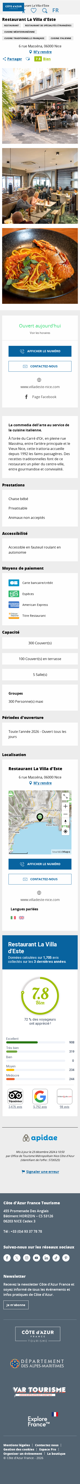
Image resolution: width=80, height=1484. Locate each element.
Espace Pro (47, 1449)
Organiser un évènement (22, 1453)
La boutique (56, 1453)
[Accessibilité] (23, 11)
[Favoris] (34, 10)
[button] (45, 10)
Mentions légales (16, 1445)
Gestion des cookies (18, 1449)
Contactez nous (46, 1445)
